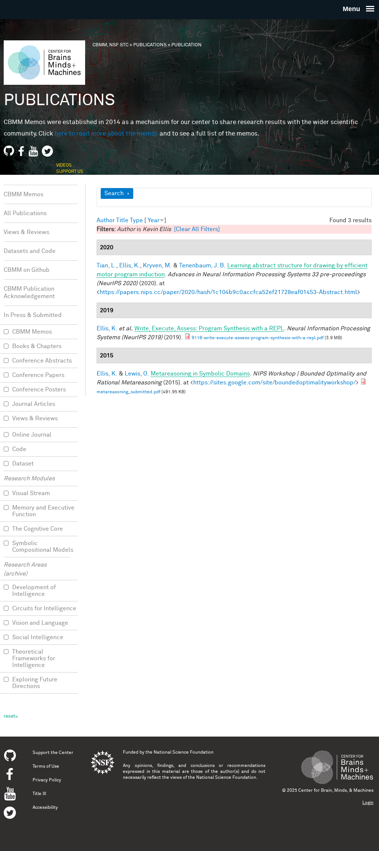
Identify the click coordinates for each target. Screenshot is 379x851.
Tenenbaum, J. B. (202, 265)
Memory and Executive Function (43, 511)
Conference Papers (38, 375)
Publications (150, 45)
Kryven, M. (157, 265)
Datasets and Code (30, 251)
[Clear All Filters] (197, 229)
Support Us (69, 172)
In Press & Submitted (33, 315)
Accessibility (45, 807)
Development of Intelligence (34, 590)
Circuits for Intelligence (44, 608)
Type (136, 220)
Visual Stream (31, 493)
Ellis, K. (129, 265)
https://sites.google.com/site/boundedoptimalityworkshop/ (274, 383)
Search (114, 193)
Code (19, 449)
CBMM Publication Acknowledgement (29, 292)
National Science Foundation (184, 752)
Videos (64, 165)
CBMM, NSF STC (110, 45)
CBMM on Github (27, 270)
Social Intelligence (37, 637)
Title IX (39, 794)
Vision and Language (40, 623)
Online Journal (31, 435)
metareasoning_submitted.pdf (128, 392)
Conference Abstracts (42, 361)
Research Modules (29, 478)
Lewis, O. (137, 374)
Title (122, 220)
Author (106, 220)
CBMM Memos (23, 194)
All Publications (25, 213)
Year (154, 220)
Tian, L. (106, 265)
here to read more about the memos (106, 134)
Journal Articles (33, 404)
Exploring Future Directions (34, 683)
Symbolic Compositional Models (42, 546)
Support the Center (53, 753)
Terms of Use (46, 766)
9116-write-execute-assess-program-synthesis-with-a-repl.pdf (257, 338)
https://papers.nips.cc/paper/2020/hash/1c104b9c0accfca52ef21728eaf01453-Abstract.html (228, 292)
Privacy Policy (47, 780)
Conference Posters (39, 390)
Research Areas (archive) (25, 569)
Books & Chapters (36, 346)
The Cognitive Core (37, 529)
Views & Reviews (26, 232)
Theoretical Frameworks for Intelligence (33, 658)
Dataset (23, 464)
